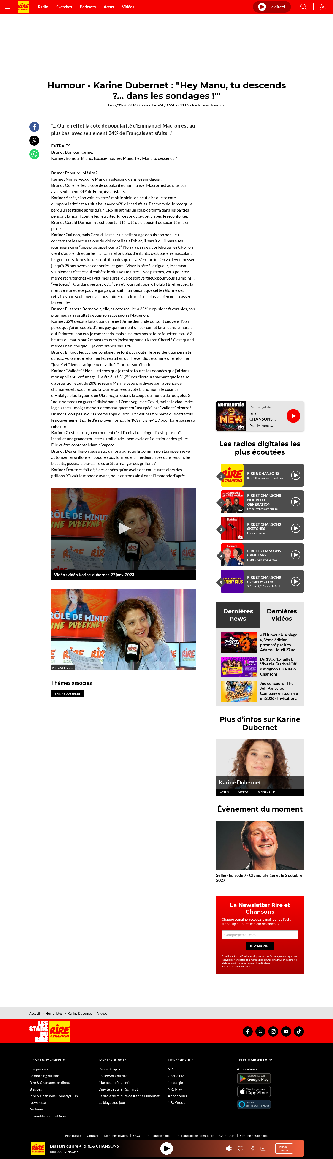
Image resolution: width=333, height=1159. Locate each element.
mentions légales (259, 963)
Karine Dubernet (240, 782)
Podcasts (88, 7)
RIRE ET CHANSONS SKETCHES (264, 526)
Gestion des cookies (254, 1135)
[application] (123, 529)
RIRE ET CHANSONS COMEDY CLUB (264, 579)
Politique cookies (158, 1135)
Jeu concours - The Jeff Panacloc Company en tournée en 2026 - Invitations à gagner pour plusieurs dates (279, 696)
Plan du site (73, 1135)
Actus (109, 7)
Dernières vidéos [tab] (282, 615)
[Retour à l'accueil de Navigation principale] (23, 7)
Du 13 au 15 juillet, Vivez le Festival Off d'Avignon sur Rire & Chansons (278, 666)
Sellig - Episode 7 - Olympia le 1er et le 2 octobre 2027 (259, 878)
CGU (136, 1135)
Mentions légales (116, 1135)
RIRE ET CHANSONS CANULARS (264, 552)
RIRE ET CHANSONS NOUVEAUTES (263, 416)
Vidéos (128, 7)
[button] (123, 528)
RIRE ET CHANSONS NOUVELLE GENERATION (264, 499)
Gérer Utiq (227, 1135)
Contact (92, 1135)
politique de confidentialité (236, 966)
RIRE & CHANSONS (263, 473)
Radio (43, 7)
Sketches (64, 7)
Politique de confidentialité (195, 1135)
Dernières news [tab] (238, 615)
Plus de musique (284, 1148)
